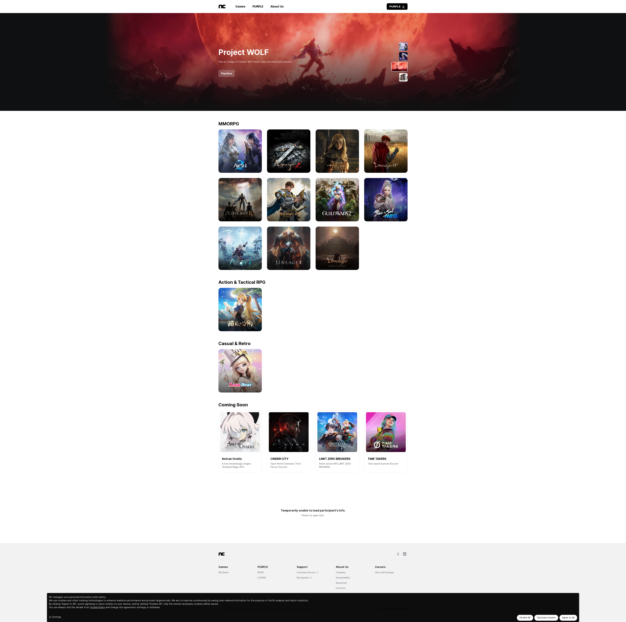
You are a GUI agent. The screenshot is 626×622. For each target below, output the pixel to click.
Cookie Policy (97, 607)
